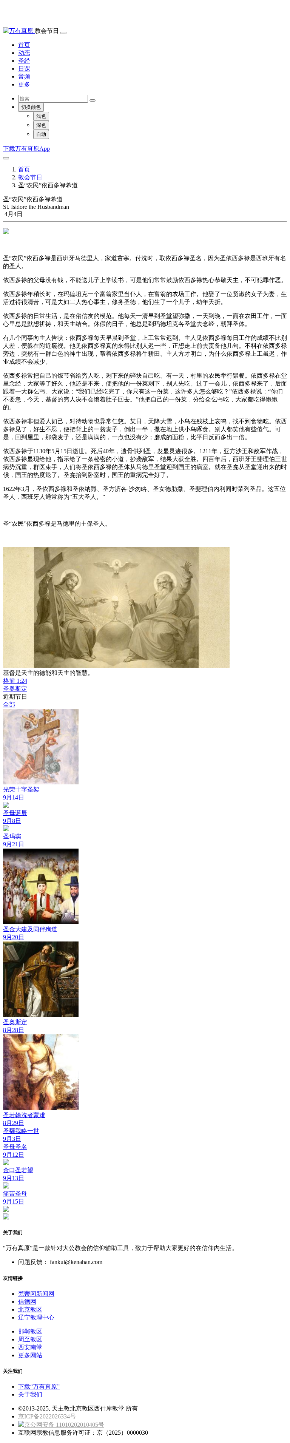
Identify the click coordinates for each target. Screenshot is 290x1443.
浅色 (41, 116)
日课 (24, 68)
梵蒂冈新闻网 (36, 1293)
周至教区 (30, 1339)
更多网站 (30, 1355)
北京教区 (30, 1309)
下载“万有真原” (39, 1386)
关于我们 (30, 1394)
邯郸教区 (30, 1331)
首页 (24, 45)
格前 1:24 (15, 681)
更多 (24, 84)
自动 (41, 134)
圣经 (24, 60)
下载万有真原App (26, 148)
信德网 (27, 1301)
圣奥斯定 (15, 688)
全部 (9, 704)
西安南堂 (30, 1347)
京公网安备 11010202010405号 (64, 1424)
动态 (24, 52)
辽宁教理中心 (36, 1317)
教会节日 (30, 177)
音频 (24, 76)
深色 (41, 125)
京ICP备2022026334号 (47, 1416)
